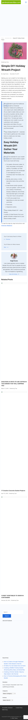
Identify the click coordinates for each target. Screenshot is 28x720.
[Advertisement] (14, 19)
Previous (8, 239)
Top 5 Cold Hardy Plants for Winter (12, 236)
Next (5, 247)
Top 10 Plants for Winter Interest (12, 244)
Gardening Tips (5, 62)
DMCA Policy (5, 709)
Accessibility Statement (7, 707)
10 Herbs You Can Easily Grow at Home (14, 665)
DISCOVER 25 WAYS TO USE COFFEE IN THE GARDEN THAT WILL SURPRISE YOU (14, 383)
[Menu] (26, 2)
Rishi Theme (15, 718)
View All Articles (13, 274)
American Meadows (6, 225)
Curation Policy (19, 707)
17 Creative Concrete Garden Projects (13, 490)
